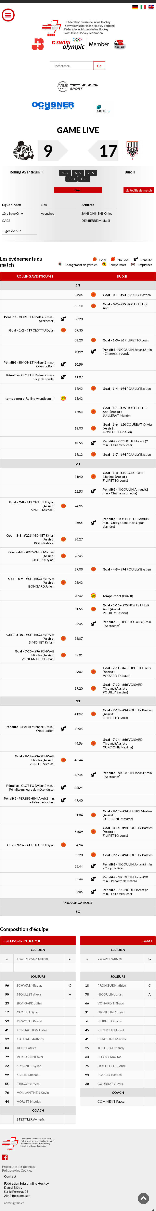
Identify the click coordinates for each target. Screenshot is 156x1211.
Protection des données (18, 1166)
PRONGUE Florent (111, 1030)
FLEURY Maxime (109, 1057)
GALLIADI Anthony (30, 1039)
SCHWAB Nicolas (29, 985)
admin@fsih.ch (14, 1203)
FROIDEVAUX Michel (32, 958)
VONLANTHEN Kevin (33, 1092)
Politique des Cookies (17, 1170)
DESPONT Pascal (29, 1021)
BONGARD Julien (29, 1003)
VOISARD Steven (110, 958)
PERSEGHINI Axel (30, 1057)
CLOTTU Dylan (28, 1012)
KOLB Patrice (26, 1048)
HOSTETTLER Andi (112, 1066)
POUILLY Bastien (110, 1074)
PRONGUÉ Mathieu (112, 985)
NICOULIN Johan (110, 994)
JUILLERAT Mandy (111, 1048)
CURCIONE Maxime (112, 1039)
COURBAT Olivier (111, 1083)
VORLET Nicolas (29, 1101)
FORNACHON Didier (32, 1030)
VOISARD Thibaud (111, 1003)
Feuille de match (140, 190)
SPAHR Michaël (28, 1074)
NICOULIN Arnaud (111, 1012)
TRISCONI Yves (28, 1083)
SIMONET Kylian (29, 1066)
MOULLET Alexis (29, 994)
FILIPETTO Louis (110, 1021)
